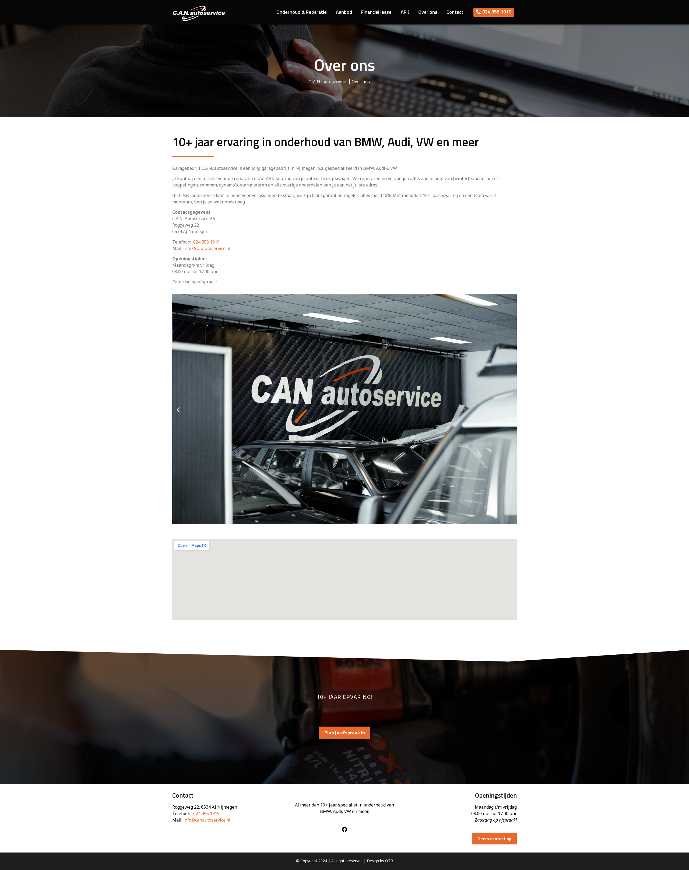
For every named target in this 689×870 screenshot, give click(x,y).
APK (405, 12)
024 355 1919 (206, 242)
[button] (178, 410)
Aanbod (344, 12)
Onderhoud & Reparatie (301, 12)
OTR (389, 860)
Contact (455, 12)
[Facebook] (344, 829)
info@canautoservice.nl (206, 248)
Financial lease (376, 12)
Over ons (427, 12)
